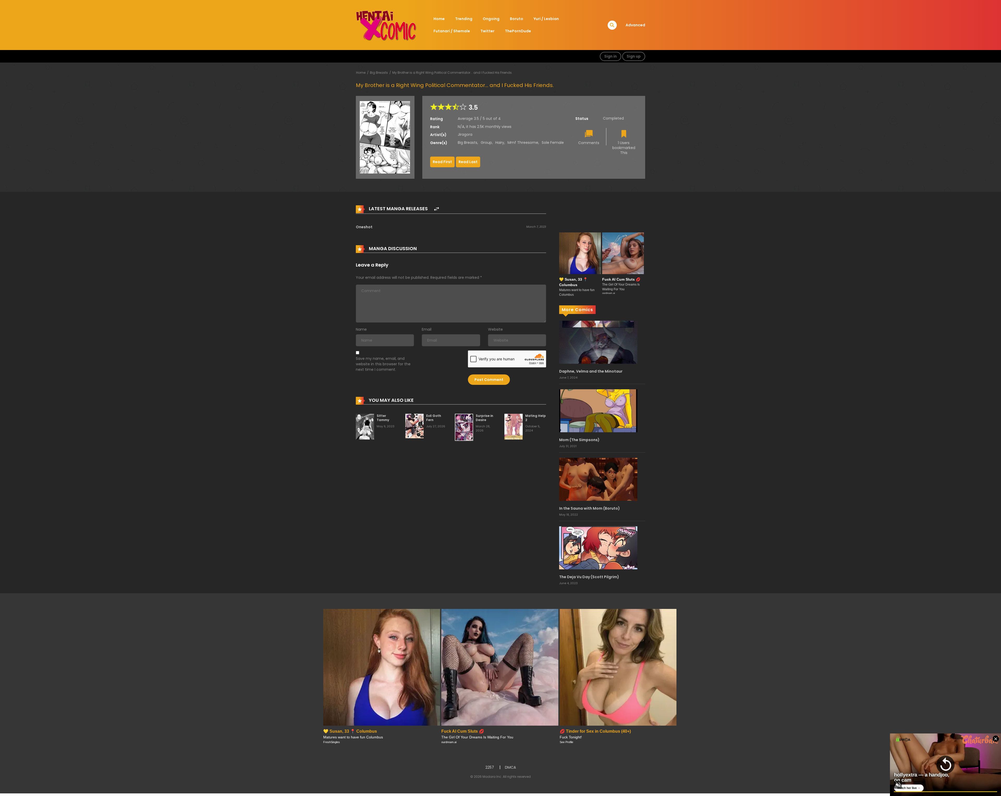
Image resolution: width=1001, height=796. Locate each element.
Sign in (610, 56)
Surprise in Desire (484, 418)
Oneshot (364, 227)
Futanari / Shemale (452, 31)
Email (426, 329)
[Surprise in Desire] (464, 427)
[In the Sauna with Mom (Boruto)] (598, 479)
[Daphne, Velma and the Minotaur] (598, 341)
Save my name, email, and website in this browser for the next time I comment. (383, 364)
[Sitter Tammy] (365, 426)
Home (439, 18)
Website (495, 329)
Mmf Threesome (523, 142)
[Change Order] (436, 209)
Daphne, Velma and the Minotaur (590, 371)
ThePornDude (518, 31)
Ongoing (491, 18)
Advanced (635, 25)
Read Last (468, 161)
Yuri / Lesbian (546, 18)
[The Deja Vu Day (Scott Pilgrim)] (598, 547)
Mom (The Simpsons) (579, 439)
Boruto (516, 18)
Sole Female (553, 142)
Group (486, 142)
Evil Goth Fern (433, 418)
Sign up (634, 56)
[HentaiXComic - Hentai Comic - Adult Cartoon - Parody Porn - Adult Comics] (386, 24)
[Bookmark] (623, 134)
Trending (463, 18)
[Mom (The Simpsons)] (598, 410)
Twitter (487, 31)
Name (361, 329)
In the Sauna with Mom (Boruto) (589, 508)
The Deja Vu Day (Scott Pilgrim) (589, 576)
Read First (442, 161)
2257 (489, 767)
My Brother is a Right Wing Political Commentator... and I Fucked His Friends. (452, 72)
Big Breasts (379, 72)
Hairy (499, 142)
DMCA (510, 767)
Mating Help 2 (535, 418)
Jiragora (465, 134)
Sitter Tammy (383, 418)
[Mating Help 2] (513, 426)
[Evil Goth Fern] (414, 425)
